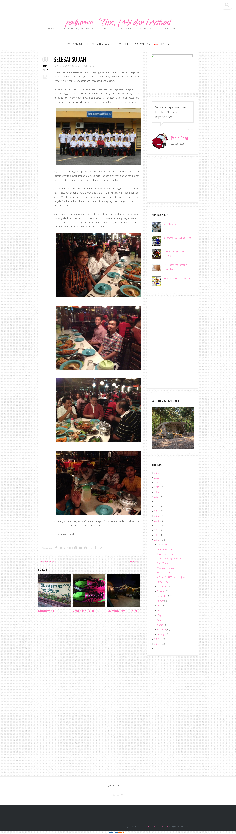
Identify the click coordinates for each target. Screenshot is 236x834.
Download (164, 43)
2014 (156, 530)
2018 (156, 511)
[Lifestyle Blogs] (112, 833)
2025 (156, 477)
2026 (156, 472)
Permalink (90, 66)
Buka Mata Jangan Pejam (169, 558)
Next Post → (136, 561)
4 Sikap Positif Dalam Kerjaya (171, 577)
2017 (156, 515)
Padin (59, 66)
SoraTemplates (192, 826)
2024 (156, 482)
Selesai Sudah (69, 59)
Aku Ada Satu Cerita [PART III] (177, 278)
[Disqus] (90, 660)
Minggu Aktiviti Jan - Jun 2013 (86, 611)
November (162, 586)
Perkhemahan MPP (46, 611)
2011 (156, 639)
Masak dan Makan (166, 567)
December (162, 544)
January (160, 634)
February (161, 629)
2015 (156, 525)
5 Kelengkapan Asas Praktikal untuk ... (123, 612)
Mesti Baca (162, 563)
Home (68, 43)
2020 (156, 501)
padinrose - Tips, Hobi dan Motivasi (118, 23)
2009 (156, 648)
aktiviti (77, 66)
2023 (156, 487)
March (160, 624)
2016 (156, 520)
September (162, 596)
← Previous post (46, 561)
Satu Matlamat (170, 224)
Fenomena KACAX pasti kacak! (177, 237)
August (160, 600)
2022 (156, 492)
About (78, 43)
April (159, 619)
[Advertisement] (118, 6)
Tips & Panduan (141, 43)
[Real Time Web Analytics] (123, 833)
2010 (156, 643)
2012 (156, 539)
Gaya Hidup (122, 43)
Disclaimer (105, 43)
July (158, 605)
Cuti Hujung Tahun (166, 553)
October (161, 591)
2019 (156, 506)
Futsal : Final (163, 581)
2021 (156, 496)
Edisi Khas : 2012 (165, 549)
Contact (91, 43)
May (159, 615)
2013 (156, 535)
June (159, 610)
